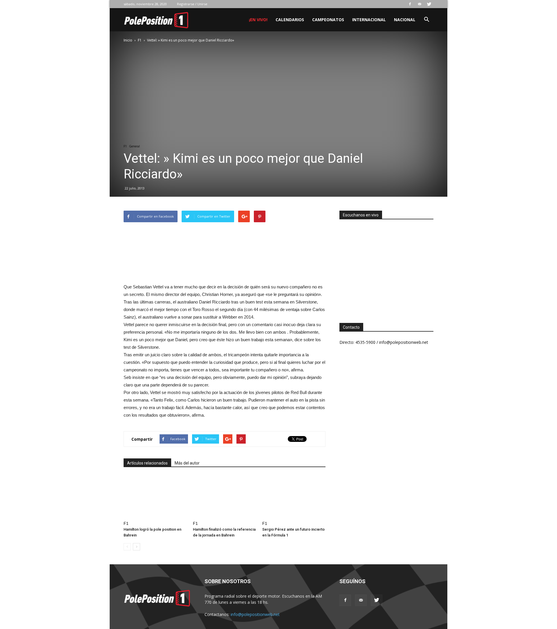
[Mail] (419, 4)
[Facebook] (410, 4)
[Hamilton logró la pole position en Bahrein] (155, 496)
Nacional (404, 19)
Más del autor (187, 463)
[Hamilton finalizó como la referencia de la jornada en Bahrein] (224, 496)
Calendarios (290, 19)
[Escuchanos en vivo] (386, 266)
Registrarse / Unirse (192, 4)
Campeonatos (328, 19)
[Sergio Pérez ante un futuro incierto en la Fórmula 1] (293, 496)
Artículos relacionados (147, 463)
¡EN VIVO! (258, 19)
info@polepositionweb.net (255, 614)
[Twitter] (429, 4)
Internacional (369, 19)
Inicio (128, 40)
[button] (426, 20)
